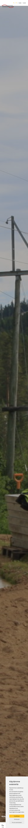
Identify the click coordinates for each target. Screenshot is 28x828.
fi (16, 3)
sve (20, 3)
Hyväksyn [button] (17, 816)
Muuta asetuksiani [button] (17, 822)
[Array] (8, 4)
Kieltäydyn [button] (17, 819)
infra (3, 827)
